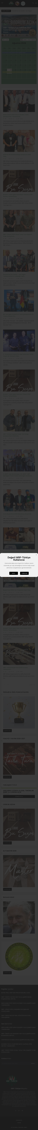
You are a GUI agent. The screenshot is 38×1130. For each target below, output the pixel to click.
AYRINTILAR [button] (24, 573)
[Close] (36, 555)
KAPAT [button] (13, 573)
